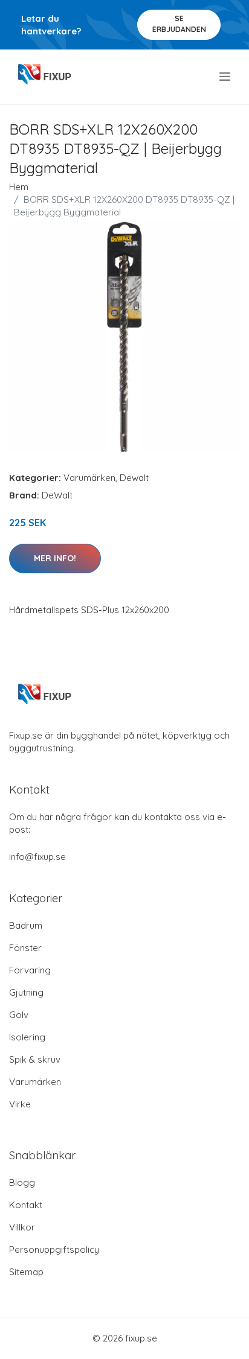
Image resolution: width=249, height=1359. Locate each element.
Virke (20, 1104)
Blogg (22, 1182)
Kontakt (25, 1205)
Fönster (25, 947)
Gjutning (26, 992)
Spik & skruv (34, 1059)
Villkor (22, 1227)
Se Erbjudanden (179, 24)
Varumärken (89, 477)
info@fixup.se (37, 856)
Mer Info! (55, 558)
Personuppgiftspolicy (54, 1249)
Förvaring (30, 970)
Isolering (27, 1037)
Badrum (25, 925)
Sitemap (26, 1272)
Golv (18, 1014)
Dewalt (134, 477)
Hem (18, 187)
